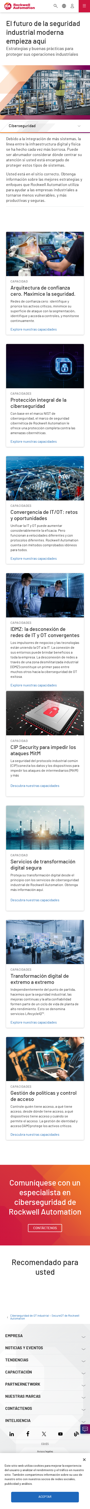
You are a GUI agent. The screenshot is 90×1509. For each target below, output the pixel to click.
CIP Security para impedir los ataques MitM (38, 693)
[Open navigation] (84, 6)
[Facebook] (28, 1433)
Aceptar (45, 1496)
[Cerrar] (84, 1459)
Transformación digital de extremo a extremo (40, 922)
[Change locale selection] (64, 6)
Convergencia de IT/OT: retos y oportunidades (41, 459)
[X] (44, 1433)
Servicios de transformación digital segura (38, 808)
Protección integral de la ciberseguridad (37, 346)
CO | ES (45, 1444)
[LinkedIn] (12, 1433)
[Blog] (76, 1433)
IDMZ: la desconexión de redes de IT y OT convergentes (37, 578)
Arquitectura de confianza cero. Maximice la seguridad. (39, 237)
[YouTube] (60, 1433)
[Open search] (56, 6)
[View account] (72, 6)
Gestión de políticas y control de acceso (36, 1039)
